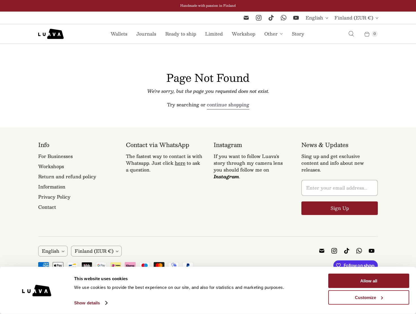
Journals (146, 34)
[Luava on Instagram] (258, 18)
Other (271, 34)
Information (51, 186)
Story (298, 34)
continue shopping (228, 104)
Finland (353, 17)
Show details (87, 302)
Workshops (51, 166)
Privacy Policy (54, 197)
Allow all (368, 280)
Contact (47, 207)
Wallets (119, 34)
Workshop (243, 34)
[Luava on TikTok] (271, 18)
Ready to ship (180, 34)
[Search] (351, 34)
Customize (365, 297)
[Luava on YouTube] (296, 18)
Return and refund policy (67, 176)
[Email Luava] (246, 18)
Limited (214, 34)
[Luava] (51, 34)
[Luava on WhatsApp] (283, 18)
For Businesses (55, 156)
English (314, 17)
